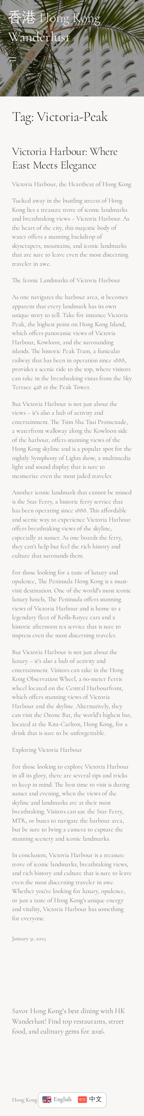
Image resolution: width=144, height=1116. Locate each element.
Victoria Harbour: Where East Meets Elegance (65, 158)
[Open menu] (13, 59)
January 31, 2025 (29, 938)
